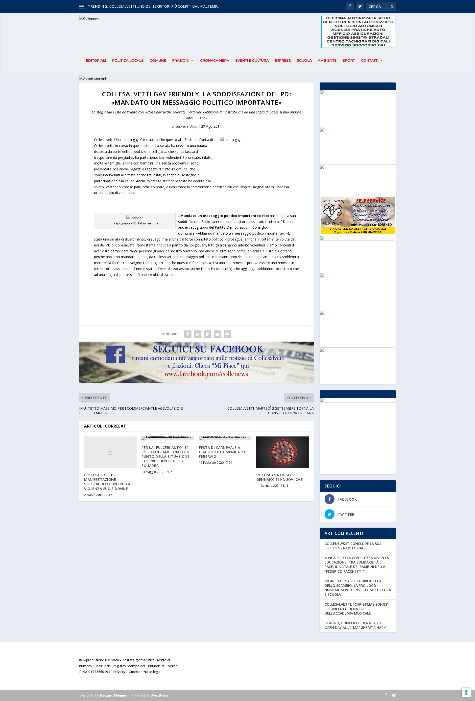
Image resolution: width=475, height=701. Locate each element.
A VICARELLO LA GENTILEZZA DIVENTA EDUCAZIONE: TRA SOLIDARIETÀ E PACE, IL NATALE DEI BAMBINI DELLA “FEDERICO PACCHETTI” (357, 564)
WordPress (160, 695)
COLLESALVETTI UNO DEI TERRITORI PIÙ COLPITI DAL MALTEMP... (164, 6)
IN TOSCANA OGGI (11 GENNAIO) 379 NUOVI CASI (280, 477)
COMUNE (158, 60)
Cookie (134, 671)
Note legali (153, 671)
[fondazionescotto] (357, 93)
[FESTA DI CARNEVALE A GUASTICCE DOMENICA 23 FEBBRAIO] (225, 438)
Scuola (304, 60)
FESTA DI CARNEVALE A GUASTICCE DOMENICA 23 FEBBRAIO (222, 452)
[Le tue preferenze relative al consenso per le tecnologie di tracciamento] (466, 692)
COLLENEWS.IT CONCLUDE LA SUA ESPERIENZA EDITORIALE (353, 545)
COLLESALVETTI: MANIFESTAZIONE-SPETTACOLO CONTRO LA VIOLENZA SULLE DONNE (107, 482)
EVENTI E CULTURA (252, 60)
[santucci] (357, 239)
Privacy (119, 671)
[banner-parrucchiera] (357, 351)
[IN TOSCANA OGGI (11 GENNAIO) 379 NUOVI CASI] (282, 452)
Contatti (370, 60)
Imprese (283, 60)
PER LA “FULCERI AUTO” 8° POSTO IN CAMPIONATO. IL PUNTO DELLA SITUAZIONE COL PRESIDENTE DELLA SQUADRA (166, 456)
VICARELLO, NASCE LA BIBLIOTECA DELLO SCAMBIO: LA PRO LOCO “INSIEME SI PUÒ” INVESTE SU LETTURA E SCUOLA (358, 588)
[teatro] (357, 276)
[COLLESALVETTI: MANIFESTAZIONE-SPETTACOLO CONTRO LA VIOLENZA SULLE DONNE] (110, 452)
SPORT (349, 60)
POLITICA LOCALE (127, 60)
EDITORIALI (96, 60)
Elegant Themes (113, 695)
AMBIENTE (327, 60)
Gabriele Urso (186, 126)
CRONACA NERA (214, 60)
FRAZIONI (180, 60)
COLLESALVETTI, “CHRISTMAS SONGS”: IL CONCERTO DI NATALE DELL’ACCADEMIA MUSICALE (357, 609)
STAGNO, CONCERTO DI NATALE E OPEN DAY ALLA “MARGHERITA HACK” (356, 625)
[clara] (357, 130)
